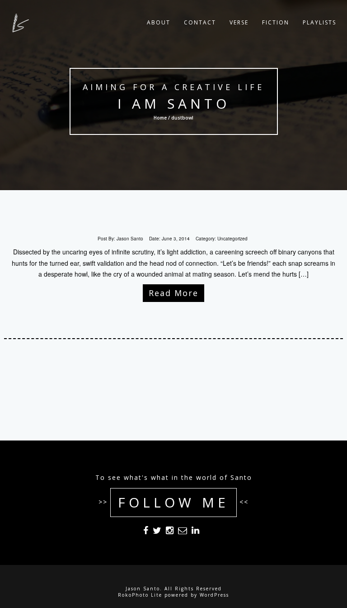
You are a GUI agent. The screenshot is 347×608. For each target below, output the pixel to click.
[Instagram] (170, 532)
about (158, 22)
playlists (319, 22)
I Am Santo (173, 103)
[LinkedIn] (195, 532)
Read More (173, 292)
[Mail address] (182, 532)
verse (239, 22)
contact (200, 22)
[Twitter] (157, 532)
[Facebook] (145, 532)
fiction (275, 22)
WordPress (214, 595)
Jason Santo (130, 238)
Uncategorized (232, 238)
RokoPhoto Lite (140, 595)
